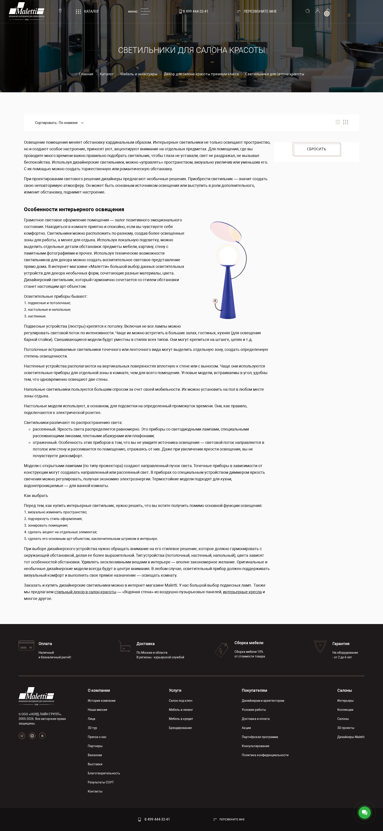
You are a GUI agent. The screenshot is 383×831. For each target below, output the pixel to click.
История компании (101, 700)
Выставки (95, 764)
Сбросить (316, 149)
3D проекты (345, 728)
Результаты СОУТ (101, 782)
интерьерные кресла (242, 591)
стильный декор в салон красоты (85, 591)
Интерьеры (345, 700)
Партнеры (95, 746)
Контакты (95, 791)
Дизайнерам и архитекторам (263, 700)
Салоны (344, 690)
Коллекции (345, 709)
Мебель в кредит (181, 719)
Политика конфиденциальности (265, 755)
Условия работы (254, 709)
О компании (99, 690)
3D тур (92, 728)
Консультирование (255, 746)
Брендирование (180, 728)
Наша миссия (97, 709)
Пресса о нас (97, 737)
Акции (246, 728)
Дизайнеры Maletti (350, 737)
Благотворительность (104, 773)
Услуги (175, 690)
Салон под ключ (180, 700)
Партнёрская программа (260, 737)
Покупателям (254, 690)
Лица (91, 719)
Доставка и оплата (256, 719)
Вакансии (95, 755)
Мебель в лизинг (181, 709)
